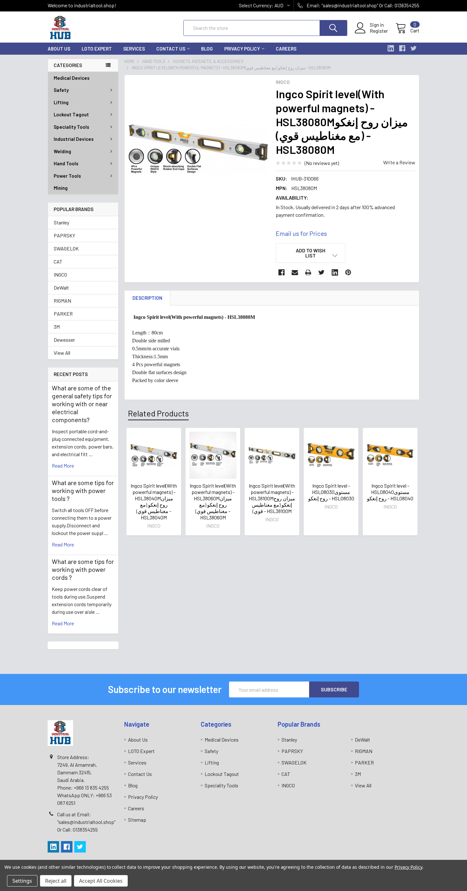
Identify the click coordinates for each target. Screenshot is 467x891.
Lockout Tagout (71, 114)
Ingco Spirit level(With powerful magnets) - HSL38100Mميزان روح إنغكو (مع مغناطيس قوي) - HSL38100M (272, 498)
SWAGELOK (66, 248)
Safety (61, 90)
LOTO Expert (97, 48)
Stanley (61, 222)
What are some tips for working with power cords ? (83, 569)
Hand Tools (66, 163)
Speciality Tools (71, 127)
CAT (58, 261)
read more (63, 466)
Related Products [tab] (158, 413)
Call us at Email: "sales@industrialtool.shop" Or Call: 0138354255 (86, 822)
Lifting (61, 102)
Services (134, 48)
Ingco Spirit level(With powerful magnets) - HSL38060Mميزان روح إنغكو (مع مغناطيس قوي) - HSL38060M (213, 501)
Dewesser (64, 340)
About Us (59, 48)
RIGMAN (62, 301)
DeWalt (61, 287)
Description (147, 298)
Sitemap (137, 820)
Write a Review (399, 162)
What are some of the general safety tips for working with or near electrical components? (82, 403)
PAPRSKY (64, 235)
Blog (207, 48)
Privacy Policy (242, 48)
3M (57, 327)
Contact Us (170, 48)
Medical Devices (72, 78)
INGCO (60, 274)
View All (62, 353)
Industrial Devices (74, 139)
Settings (22, 880)
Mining (61, 188)
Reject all (55, 880)
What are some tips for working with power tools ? (83, 490)
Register (379, 31)
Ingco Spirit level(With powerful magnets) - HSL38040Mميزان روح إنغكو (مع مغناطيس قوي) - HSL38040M (154, 501)
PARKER (63, 314)
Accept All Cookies (101, 880)
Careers (286, 48)
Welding (62, 151)
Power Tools (67, 176)
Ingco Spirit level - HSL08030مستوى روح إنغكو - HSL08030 (331, 492)
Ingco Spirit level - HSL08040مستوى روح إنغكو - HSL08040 (390, 492)
